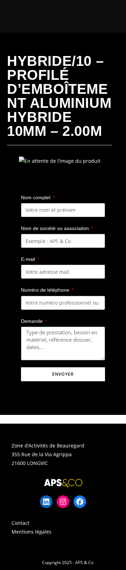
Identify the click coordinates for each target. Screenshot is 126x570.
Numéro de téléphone (46, 290)
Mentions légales (31, 531)
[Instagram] (63, 501)
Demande (32, 321)
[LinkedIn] (46, 501)
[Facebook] (80, 501)
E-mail (28, 259)
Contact (20, 523)
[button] (13, 16)
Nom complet (36, 197)
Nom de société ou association (55, 228)
